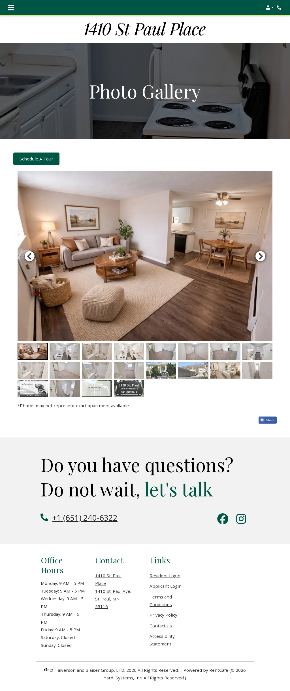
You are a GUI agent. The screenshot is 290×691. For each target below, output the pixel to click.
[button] (269, 7)
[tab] (33, 351)
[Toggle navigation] (11, 7)
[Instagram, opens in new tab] (241, 519)
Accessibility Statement (172, 640)
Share (269, 420)
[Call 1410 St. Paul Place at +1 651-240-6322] (279, 7)
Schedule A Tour (36, 159)
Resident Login (165, 575)
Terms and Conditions (172, 600)
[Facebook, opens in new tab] (222, 519)
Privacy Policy (163, 615)
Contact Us (161, 625)
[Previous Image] (29, 256)
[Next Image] (260, 256)
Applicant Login (166, 586)
